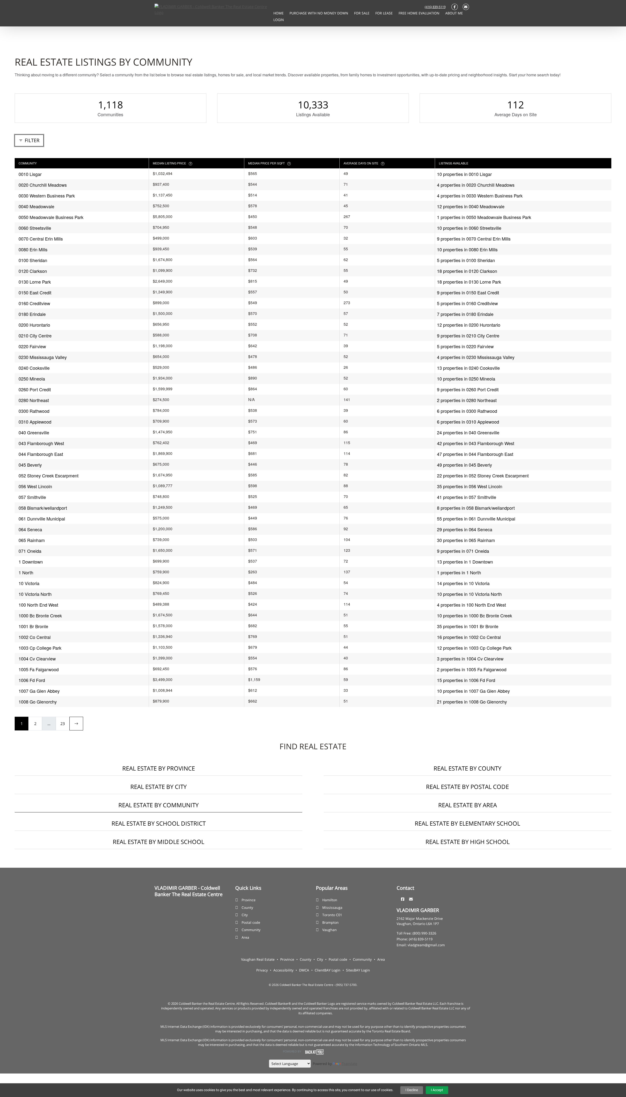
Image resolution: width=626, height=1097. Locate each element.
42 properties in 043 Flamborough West (475, 443)
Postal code (251, 922)
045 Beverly (30, 465)
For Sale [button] (362, 13)
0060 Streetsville (35, 228)
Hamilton (329, 900)
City (245, 914)
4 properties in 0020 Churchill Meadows (475, 185)
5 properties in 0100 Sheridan (466, 260)
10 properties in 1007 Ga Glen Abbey (473, 691)
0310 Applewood (35, 421)
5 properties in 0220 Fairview (465, 346)
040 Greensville (34, 432)
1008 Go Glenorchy (38, 701)
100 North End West (38, 604)
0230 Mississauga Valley (43, 357)
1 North (26, 572)
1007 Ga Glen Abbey (39, 691)
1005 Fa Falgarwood (39, 669)
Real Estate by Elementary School (467, 823)
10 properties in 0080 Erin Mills (467, 249)
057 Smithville (32, 497)
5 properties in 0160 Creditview (467, 303)
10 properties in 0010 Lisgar (464, 174)
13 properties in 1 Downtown (465, 561)
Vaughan (329, 929)
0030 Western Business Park (47, 195)
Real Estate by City (158, 787)
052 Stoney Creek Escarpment (48, 475)
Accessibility (283, 970)
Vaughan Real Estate (258, 959)
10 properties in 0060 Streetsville (469, 228)
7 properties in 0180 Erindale (465, 314)
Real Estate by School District (159, 823)
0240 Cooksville (34, 368)
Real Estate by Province (158, 768)
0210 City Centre (35, 335)
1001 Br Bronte (33, 626)
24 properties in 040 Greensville (468, 432)
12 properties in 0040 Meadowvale (470, 206)
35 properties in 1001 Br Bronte (467, 626)
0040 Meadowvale (36, 206)
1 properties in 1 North (459, 572)
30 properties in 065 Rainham (466, 540)
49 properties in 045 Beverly (464, 465)
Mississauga (332, 907)
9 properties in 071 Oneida (463, 551)
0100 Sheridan (33, 260)
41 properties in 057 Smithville (466, 497)
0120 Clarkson (33, 271)
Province (249, 900)
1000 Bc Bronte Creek (40, 615)
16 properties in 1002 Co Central (469, 637)
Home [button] (279, 13)
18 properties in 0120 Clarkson (467, 271)
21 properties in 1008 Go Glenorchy (472, 701)
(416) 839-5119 (435, 7)
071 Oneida (30, 551)
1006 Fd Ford (32, 680)
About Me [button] (454, 13)
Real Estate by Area (467, 805)
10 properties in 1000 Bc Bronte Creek (474, 615)
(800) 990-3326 (424, 933)
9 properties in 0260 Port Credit (468, 389)
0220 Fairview (32, 346)
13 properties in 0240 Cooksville (468, 368)
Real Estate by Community (158, 805)
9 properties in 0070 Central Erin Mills (474, 238)
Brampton (330, 922)
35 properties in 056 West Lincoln (469, 486)
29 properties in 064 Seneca (464, 529)
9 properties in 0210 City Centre (468, 335)
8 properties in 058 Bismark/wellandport (476, 508)
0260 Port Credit (35, 389)
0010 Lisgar (30, 174)
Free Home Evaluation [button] (419, 13)
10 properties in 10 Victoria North (469, 594)
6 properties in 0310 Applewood (468, 421)
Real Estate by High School (467, 842)
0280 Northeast (34, 400)
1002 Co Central (35, 637)
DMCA (304, 970)
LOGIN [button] (278, 19)
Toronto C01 (332, 914)
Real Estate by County (467, 768)
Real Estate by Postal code (467, 787)
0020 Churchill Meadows (43, 185)
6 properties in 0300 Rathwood (467, 411)
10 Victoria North (35, 594)
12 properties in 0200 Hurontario (468, 325)
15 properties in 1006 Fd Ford (466, 680)
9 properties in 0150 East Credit (468, 292)
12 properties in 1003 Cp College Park (474, 648)
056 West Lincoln (35, 486)
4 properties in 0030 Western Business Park (480, 195)
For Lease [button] (384, 13)
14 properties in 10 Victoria (463, 583)
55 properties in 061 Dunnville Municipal (476, 518)
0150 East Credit (35, 292)
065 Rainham (32, 540)
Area (245, 937)
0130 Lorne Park (35, 281)
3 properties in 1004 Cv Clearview (470, 658)
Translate (349, 1063)
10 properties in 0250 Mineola (466, 378)
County (247, 907)
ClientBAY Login (327, 970)
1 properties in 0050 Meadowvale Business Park (484, 217)
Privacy (262, 970)
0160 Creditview (34, 303)
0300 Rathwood (34, 411)
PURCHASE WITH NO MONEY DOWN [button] (319, 13)
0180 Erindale (32, 314)
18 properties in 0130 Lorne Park (469, 281)
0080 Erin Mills (33, 249)
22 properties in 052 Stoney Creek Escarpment (483, 475)
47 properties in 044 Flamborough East (475, 454)
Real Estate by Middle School (158, 842)
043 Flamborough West (41, 443)
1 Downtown (31, 561)
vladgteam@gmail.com (426, 945)
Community (251, 929)
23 (62, 723)
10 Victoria (29, 583)
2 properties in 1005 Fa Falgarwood (471, 669)
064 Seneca (30, 529)
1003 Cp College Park (40, 648)
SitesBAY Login (358, 970)
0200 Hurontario (34, 325)
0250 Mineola (32, 378)
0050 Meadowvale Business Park (51, 217)
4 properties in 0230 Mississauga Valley (475, 357)
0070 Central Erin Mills (41, 238)
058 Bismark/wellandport (43, 508)
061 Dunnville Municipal (42, 518)
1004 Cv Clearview (37, 658)
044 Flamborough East (41, 454)
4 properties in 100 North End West (471, 604)
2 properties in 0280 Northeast (467, 400)
